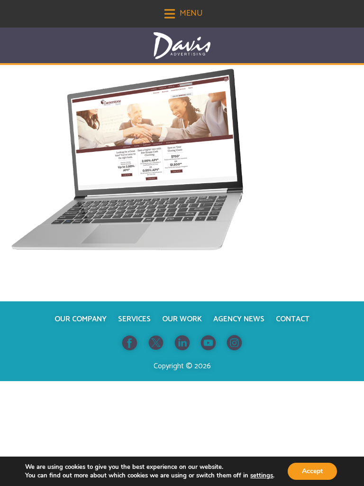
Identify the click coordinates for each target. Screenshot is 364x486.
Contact (292, 319)
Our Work (182, 319)
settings (261, 475)
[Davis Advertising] (182, 45)
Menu (190, 13)
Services (134, 319)
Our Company (81, 319)
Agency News (238, 319)
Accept (312, 471)
